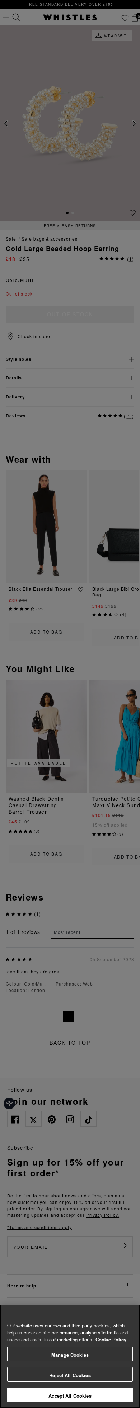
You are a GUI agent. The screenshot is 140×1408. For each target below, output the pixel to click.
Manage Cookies (70, 1354)
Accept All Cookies (69, 1395)
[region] (70, 1356)
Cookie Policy (110, 1339)
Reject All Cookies (69, 1375)
